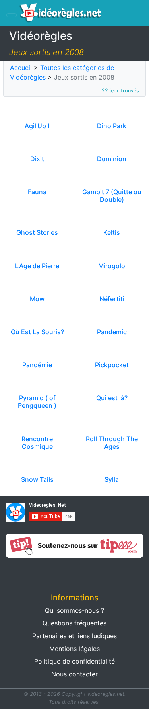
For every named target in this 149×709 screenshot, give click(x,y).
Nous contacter (74, 674)
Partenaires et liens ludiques (74, 636)
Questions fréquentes (74, 623)
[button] (37, 573)
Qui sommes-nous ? (74, 610)
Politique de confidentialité (74, 661)
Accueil (21, 68)
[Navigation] (11, 15)
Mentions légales (74, 649)
